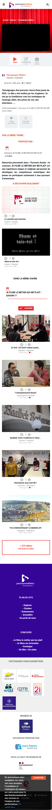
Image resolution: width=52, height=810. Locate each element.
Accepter (38, 778)
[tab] (15, 60)
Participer (28, 646)
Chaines (28, 608)
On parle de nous (28, 618)
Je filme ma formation (28, 643)
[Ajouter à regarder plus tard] (6, 216)
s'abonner (28, 308)
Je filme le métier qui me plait (27, 640)
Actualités (28, 615)
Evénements (28, 611)
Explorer (13, 20)
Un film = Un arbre (28, 649)
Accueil (5, 20)
